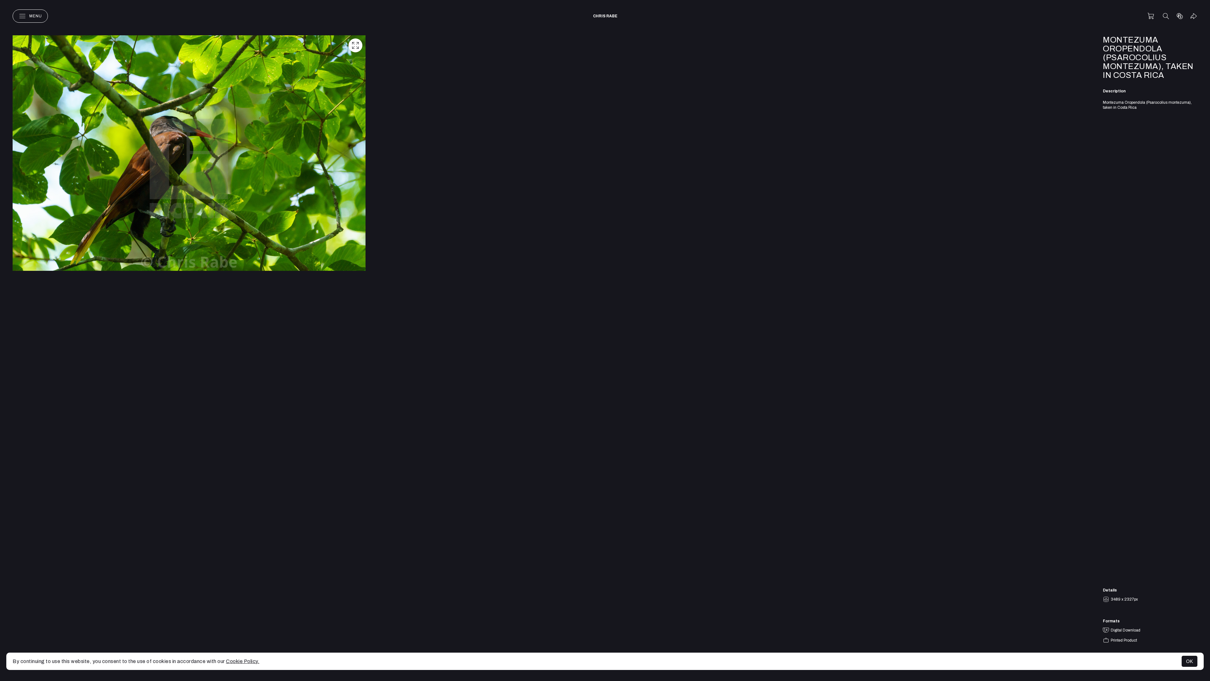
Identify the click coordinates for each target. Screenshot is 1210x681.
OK (1189, 661)
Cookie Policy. (242, 661)
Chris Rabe (605, 16)
